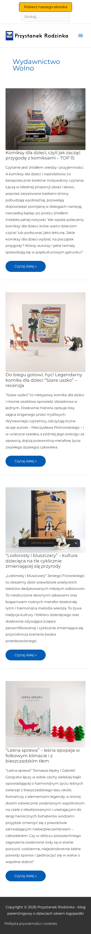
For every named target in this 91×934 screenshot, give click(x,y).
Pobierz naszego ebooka (45, 7)
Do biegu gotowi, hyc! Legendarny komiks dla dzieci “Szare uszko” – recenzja (44, 380)
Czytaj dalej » (25, 264)
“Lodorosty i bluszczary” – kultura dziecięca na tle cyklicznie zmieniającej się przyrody (42, 561)
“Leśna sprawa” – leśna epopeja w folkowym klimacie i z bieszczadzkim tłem (43, 756)
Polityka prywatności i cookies (30, 923)
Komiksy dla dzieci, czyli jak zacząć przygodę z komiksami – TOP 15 (43, 155)
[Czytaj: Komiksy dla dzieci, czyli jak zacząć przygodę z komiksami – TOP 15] (46, 119)
